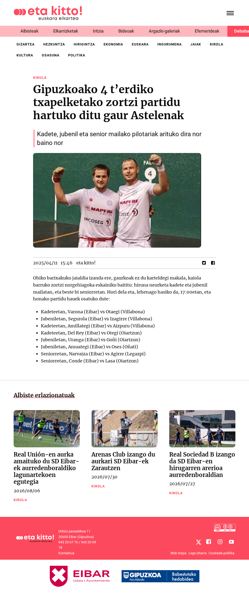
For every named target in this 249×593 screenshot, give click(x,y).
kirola (216, 44)
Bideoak (126, 31)
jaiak (195, 44)
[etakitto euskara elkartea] (48, 12)
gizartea (26, 44)
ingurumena (169, 44)
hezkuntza (54, 44)
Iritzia (98, 31)
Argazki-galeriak (164, 31)
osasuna (50, 55)
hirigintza (84, 44)
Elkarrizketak (65, 31)
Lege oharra (197, 553)
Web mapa (178, 553)
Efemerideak (207, 31)
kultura (25, 55)
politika (76, 55)
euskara (140, 44)
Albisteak (29, 31)
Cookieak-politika (221, 553)
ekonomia (113, 44)
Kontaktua (66, 553)
